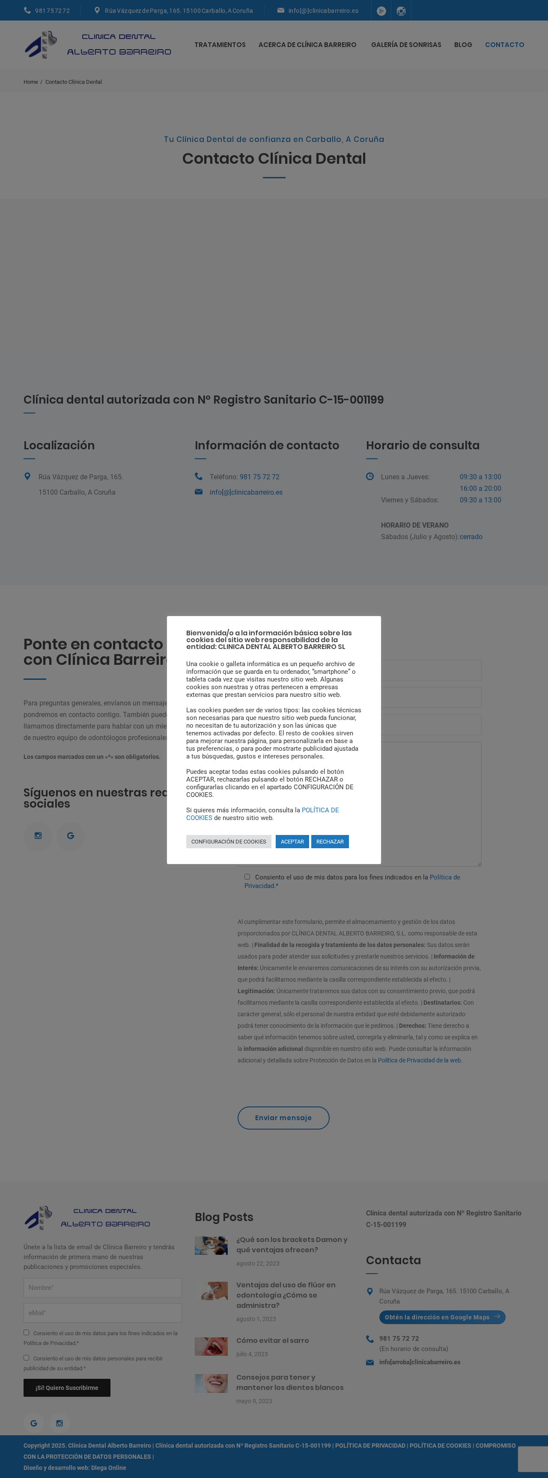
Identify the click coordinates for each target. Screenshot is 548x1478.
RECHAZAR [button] (330, 841)
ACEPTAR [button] (292, 841)
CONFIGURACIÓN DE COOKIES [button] (228, 841)
